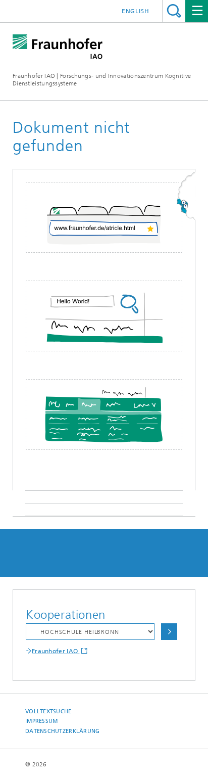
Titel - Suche (174, 11)
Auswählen (169, 631)
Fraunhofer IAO (56, 651)
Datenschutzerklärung (62, 731)
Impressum (41, 721)
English (135, 11)
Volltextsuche (48, 711)
